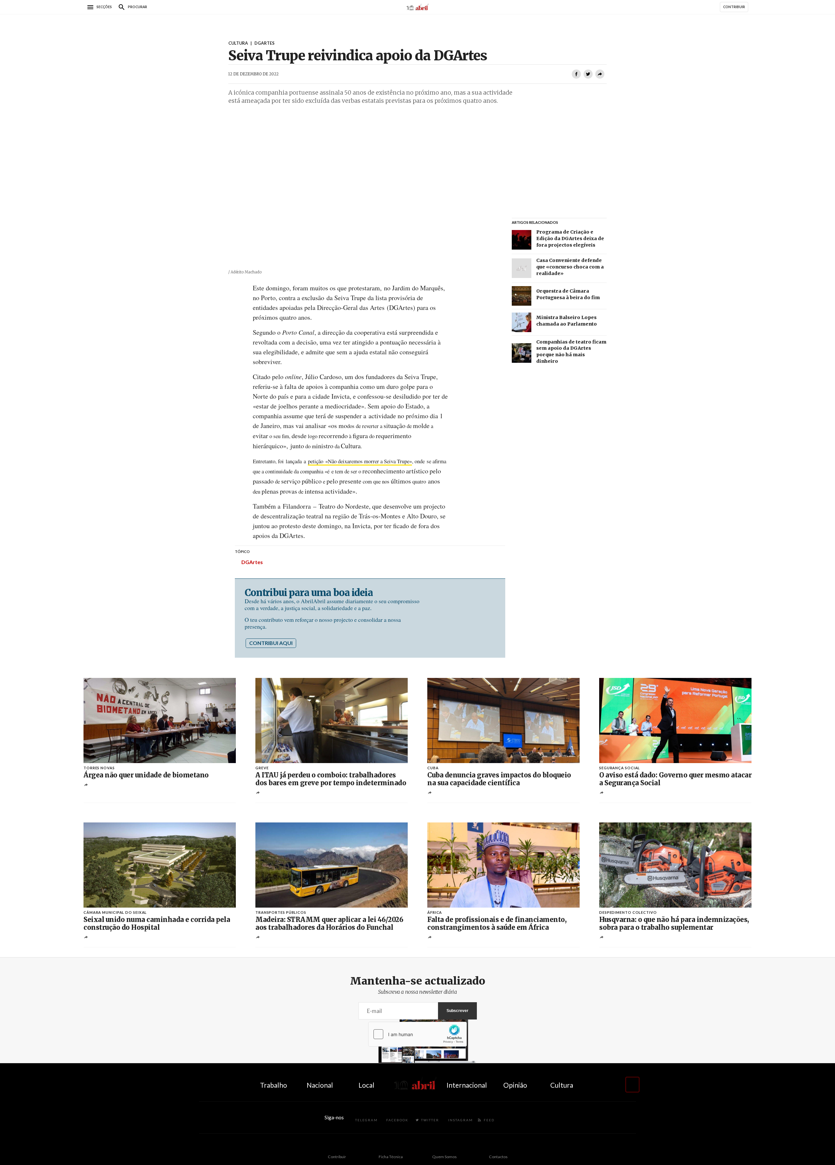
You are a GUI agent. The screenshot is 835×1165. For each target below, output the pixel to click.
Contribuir (337, 1156)
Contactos (498, 1156)
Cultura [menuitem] (561, 1085)
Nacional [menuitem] (320, 1085)
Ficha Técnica (391, 1156)
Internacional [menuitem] (467, 1085)
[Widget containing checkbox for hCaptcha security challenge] (417, 1034)
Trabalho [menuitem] (273, 1085)
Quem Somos (444, 1156)
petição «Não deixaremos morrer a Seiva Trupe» (360, 461)
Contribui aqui (271, 643)
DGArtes (252, 562)
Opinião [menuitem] (515, 1085)
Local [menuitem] (366, 1085)
